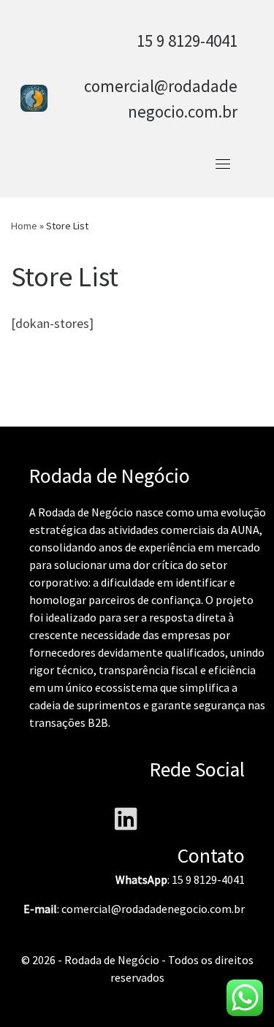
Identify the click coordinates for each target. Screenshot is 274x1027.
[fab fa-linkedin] (126, 824)
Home (24, 225)
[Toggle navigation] (222, 163)
